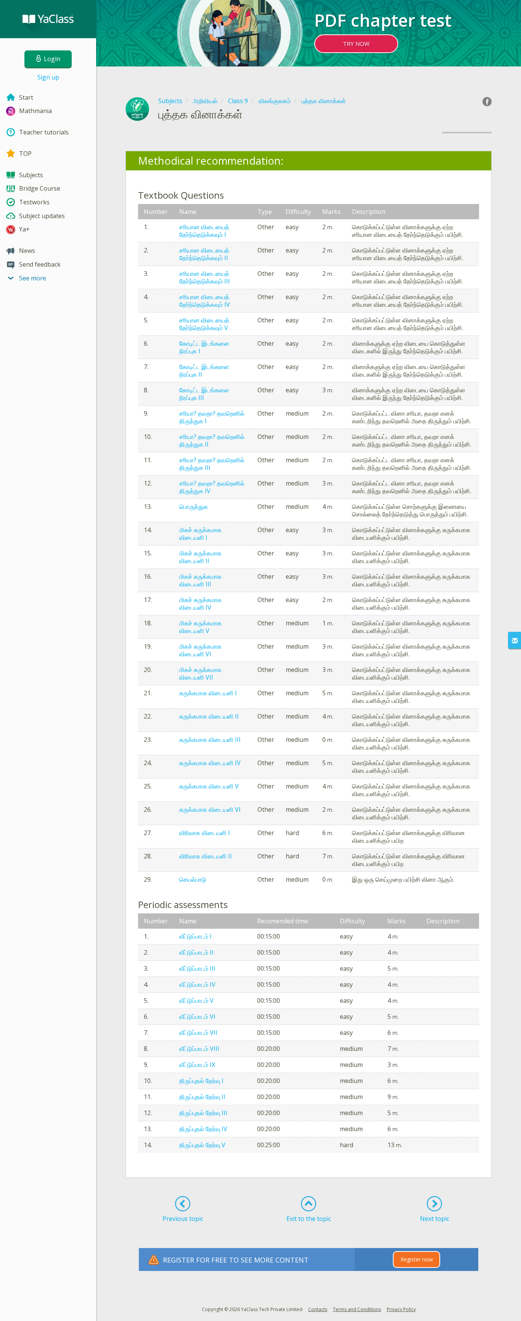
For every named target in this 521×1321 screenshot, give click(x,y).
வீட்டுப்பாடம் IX (197, 1064)
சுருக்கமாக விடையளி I (208, 693)
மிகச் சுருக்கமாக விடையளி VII (200, 673)
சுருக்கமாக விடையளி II (209, 716)
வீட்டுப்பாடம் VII (198, 1032)
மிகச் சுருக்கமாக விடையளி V (200, 627)
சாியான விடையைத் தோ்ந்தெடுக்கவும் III (204, 277)
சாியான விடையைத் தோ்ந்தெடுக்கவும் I (204, 231)
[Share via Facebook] (487, 101)
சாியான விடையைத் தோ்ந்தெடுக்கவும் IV (204, 301)
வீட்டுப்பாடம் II (196, 952)
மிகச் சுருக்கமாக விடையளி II (200, 557)
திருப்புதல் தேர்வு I (201, 1081)
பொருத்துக (193, 506)
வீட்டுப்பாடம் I (195, 936)
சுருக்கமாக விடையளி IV (210, 763)
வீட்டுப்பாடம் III (197, 968)
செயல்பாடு (192, 879)
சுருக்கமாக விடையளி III (210, 739)
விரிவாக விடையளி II (205, 856)
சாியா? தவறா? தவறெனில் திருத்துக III (211, 464)
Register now (416, 1259)
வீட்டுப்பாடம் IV (197, 984)
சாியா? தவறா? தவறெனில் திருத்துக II (211, 440)
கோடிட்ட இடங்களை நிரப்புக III (204, 394)
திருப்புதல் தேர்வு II (202, 1097)
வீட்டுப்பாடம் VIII (199, 1048)
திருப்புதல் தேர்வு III (203, 1113)
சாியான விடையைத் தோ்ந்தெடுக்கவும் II (204, 254)
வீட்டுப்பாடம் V (196, 1000)
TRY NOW (356, 43)
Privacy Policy (401, 1309)
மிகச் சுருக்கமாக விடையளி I (200, 534)
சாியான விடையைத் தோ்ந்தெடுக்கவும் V (204, 324)
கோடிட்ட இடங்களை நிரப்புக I (204, 347)
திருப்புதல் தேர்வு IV (203, 1129)
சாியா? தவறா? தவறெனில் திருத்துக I (211, 417)
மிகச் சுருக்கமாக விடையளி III (200, 580)
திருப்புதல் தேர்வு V (202, 1145)
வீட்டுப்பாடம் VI (197, 1016)
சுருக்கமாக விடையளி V (209, 786)
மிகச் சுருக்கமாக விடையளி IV (200, 604)
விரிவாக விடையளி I (204, 833)
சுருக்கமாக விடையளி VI (210, 809)
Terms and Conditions (357, 1309)
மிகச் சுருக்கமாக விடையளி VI (200, 650)
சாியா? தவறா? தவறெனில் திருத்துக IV (211, 487)
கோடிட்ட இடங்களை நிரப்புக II (204, 371)
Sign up (48, 77)
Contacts (317, 1309)
